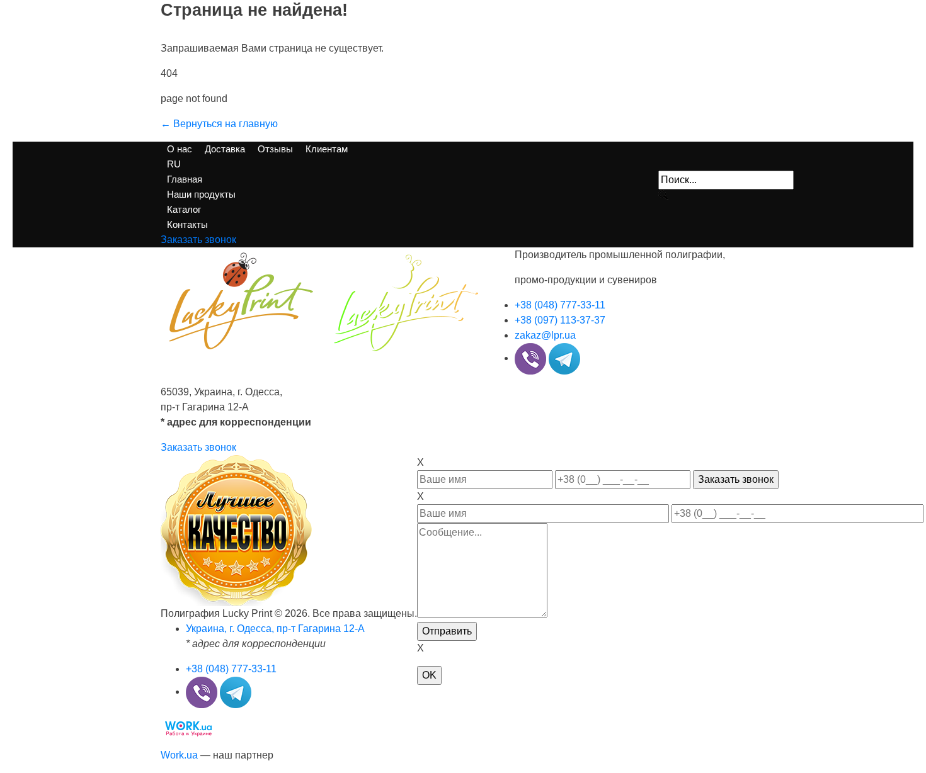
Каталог (184, 209)
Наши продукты (201, 194)
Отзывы (275, 149)
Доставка (225, 149)
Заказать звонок (198, 447)
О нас (179, 149)
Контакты (187, 224)
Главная (184, 179)
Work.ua (179, 755)
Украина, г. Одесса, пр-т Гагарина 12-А (275, 628)
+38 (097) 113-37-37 (560, 320)
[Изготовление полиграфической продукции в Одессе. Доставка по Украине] (322, 300)
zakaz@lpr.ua (545, 335)
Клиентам (327, 149)
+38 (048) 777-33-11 (560, 305)
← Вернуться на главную (219, 123)
